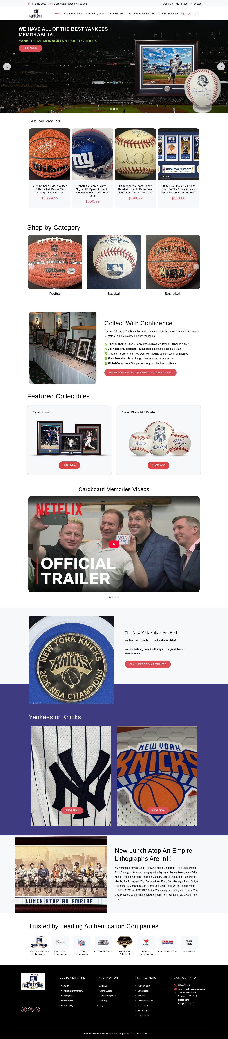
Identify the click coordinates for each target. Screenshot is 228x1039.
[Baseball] (55, 262)
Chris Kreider (143, 1016)
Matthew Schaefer (145, 1001)
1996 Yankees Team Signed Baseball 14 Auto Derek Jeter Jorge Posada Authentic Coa (135, 189)
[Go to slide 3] (117, 109)
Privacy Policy (67, 1006)
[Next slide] (221, 66)
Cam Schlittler (143, 991)
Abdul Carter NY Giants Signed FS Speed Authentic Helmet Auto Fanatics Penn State (92, 191)
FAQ (101, 1006)
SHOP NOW (30, 66)
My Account (182, 3)
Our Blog (103, 1001)
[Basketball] (114, 262)
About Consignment (107, 996)
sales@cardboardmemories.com (70, 3)
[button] (73, 14)
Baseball (55, 294)
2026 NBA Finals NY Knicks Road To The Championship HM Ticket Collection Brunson (178, 189)
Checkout (196, 3)
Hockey (172, 294)
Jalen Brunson (144, 986)
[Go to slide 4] (118, 597)
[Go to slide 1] (111, 109)
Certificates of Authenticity (72, 991)
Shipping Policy (67, 996)
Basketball (114, 294)
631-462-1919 (39, 3)
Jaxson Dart (143, 1006)
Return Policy (67, 1001)
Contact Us (66, 986)
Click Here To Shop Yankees (148, 664)
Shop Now (72, 810)
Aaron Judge (143, 1011)
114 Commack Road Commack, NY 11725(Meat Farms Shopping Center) (187, 998)
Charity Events (105, 991)
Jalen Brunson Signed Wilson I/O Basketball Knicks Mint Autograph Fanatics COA (49, 189)
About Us (168, 3)
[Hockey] (173, 262)
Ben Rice (141, 996)
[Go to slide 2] (114, 109)
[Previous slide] (7, 66)
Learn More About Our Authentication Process (140, 372)
